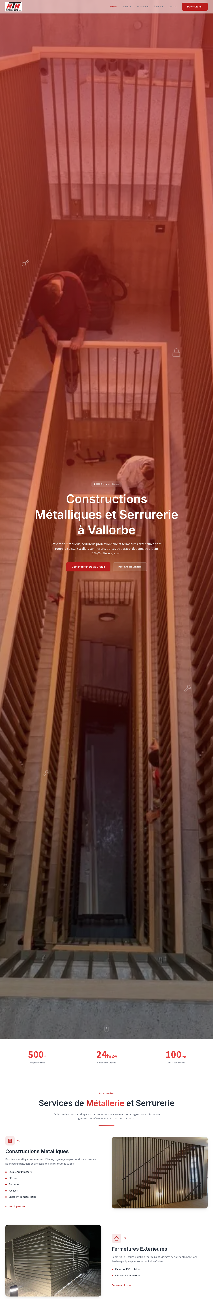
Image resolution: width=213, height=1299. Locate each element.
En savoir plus (13, 1206)
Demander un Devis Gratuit (88, 566)
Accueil (113, 6)
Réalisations (143, 6)
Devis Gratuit (194, 6)
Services (127, 6)
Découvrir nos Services (129, 567)
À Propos (158, 6)
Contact (173, 6)
